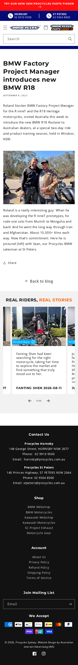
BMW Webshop (39, 507)
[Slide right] (48, 400)
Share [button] (12, 263)
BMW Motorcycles (39, 512)
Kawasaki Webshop (39, 517)
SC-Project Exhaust (39, 528)
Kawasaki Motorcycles (39, 523)
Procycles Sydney (26, 642)
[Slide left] (30, 400)
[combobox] (39, 39)
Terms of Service (39, 578)
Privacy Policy (39, 562)
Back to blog (41, 281)
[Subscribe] (70, 604)
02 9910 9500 (44, 454)
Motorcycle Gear (39, 533)
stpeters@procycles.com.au (44, 483)
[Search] (70, 38)
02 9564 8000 (44, 478)
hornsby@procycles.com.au (44, 459)
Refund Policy (39, 567)
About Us (39, 557)
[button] (5, 27)
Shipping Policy (39, 573)
